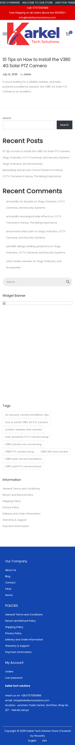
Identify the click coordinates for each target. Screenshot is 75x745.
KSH (44, 740)
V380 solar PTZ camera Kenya (23, 466)
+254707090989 (31, 695)
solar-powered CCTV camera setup (27, 437)
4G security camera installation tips (27, 415)
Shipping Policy (12, 501)
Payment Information (16, 526)
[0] (68, 34)
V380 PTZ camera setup (19, 451)
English (32, 740)
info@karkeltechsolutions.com (37, 17)
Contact (10, 582)
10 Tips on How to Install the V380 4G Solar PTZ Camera (36, 151)
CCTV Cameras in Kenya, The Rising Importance (32, 176)
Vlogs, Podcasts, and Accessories (23, 164)
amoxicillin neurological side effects (28, 216)
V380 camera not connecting (23, 444)
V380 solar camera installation (23, 459)
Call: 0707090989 (37, 8)
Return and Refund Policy (18, 495)
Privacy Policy (11, 507)
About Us (10, 570)
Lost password (13, 678)
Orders (9, 671)
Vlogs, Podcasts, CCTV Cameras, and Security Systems (36, 157)
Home (9, 595)
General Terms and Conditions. (21, 488)
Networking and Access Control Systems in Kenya (33, 170)
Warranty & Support (15, 520)
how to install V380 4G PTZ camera (26, 422)
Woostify (39, 736)
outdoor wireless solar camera (23, 429)
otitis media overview (19, 261)
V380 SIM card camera (54, 451)
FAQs (8, 589)
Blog (7, 576)
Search (7, 118)
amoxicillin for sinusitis (19, 201)
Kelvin (27, 74)
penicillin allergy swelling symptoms (27, 246)
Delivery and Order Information (21, 513)
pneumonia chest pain (20, 231)
